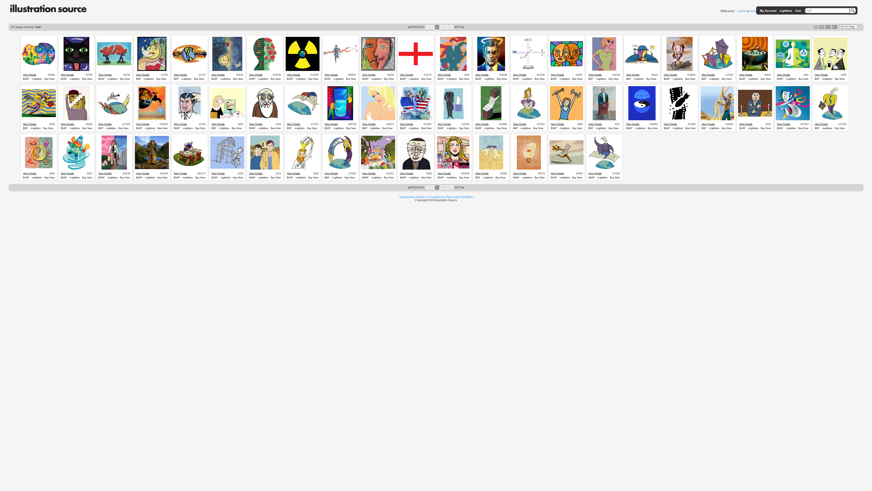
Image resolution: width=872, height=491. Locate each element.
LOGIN (742, 11)
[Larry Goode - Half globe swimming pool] (755, 70)
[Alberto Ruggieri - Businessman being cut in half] (39, 116)
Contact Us (437, 197)
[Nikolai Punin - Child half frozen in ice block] (76, 169)
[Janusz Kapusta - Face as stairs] (76, 119)
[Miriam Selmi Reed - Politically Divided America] (416, 119)
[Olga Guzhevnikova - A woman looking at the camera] (378, 119)
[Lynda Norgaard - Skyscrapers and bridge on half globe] (717, 69)
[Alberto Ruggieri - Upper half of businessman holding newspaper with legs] (567, 164)
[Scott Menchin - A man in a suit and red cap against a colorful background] (453, 70)
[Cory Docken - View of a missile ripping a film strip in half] (679, 119)
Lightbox (786, 11)
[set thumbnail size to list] (834, 28)
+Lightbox (37, 79)
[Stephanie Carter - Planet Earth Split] (190, 62)
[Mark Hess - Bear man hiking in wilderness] (152, 168)
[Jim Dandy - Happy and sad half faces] (378, 70)
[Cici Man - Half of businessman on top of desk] (604, 119)
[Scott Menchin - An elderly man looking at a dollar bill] (265, 119)
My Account (768, 11)
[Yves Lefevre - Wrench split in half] (491, 169)
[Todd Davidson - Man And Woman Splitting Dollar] (114, 64)
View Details (29, 74)
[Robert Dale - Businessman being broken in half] (189, 119)
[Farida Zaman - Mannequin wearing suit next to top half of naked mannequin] (453, 119)
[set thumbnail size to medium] (821, 28)
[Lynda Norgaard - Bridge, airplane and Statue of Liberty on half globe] (114, 115)
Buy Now (49, 79)
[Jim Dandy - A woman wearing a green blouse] (604, 70)
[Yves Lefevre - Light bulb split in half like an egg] (529, 169)
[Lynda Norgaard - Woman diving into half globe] (303, 115)
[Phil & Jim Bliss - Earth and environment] (39, 65)
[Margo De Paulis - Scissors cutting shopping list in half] (793, 119)
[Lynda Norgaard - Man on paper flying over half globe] (604, 169)
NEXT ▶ (459, 27)
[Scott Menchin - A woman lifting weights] (566, 119)
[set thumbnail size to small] (816, 28)
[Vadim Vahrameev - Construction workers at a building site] (717, 119)
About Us (422, 197)
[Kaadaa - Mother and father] (114, 169)
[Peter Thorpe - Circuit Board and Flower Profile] (265, 70)
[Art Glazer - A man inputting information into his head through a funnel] (303, 169)
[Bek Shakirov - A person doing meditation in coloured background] (793, 67)
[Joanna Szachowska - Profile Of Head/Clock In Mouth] (227, 70)
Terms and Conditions (459, 197)
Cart (798, 11)
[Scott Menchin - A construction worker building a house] (227, 168)
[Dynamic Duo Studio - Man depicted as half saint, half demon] (491, 70)
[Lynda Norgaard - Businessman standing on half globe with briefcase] (830, 119)
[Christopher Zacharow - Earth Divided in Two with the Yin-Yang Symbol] (642, 119)
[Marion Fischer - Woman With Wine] (151, 70)
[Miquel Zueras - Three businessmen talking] (830, 69)
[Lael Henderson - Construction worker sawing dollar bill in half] (190, 166)
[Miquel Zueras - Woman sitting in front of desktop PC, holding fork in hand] (227, 118)
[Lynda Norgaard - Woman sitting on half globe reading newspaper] (528, 119)
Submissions (407, 197)
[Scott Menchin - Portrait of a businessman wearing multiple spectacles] (415, 169)
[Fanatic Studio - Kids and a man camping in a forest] (378, 168)
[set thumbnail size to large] (828, 28)
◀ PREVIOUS (416, 27)
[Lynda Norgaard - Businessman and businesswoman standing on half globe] (340, 169)
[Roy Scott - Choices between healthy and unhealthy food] (39, 169)
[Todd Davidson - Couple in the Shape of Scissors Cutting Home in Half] (679, 70)
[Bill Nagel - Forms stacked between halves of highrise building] (491, 119)
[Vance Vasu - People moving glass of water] (340, 119)
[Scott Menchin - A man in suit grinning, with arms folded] (755, 116)
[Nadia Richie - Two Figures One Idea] (567, 66)
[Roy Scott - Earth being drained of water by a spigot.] (151, 119)
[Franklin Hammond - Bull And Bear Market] (642, 63)
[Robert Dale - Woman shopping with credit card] (453, 169)
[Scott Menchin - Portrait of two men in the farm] (265, 169)
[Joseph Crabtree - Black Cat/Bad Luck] (76, 70)
